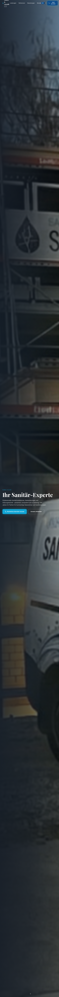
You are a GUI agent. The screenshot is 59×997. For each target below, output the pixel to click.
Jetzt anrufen (53, 3)
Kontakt (39, 3)
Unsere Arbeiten (36, 511)
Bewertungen (31, 3)
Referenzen (22, 3)
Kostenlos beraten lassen (15, 511)
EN (45, 3)
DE (42, 3)
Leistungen (13, 3)
